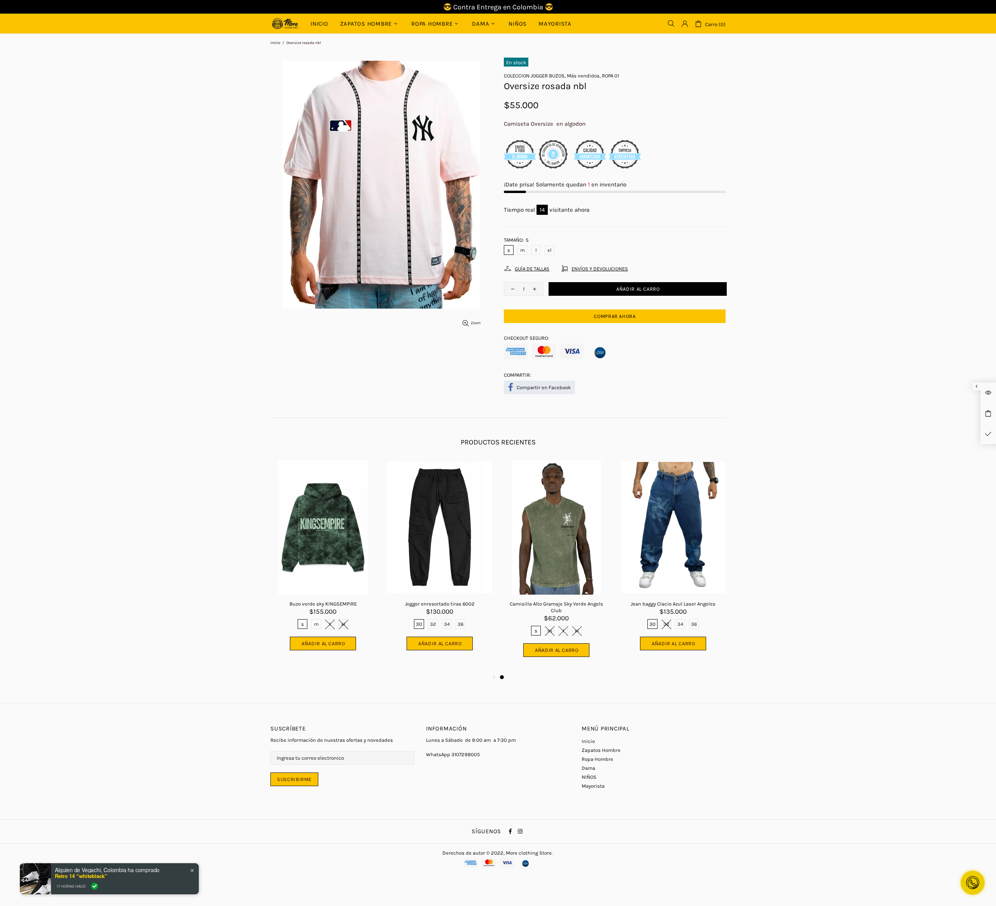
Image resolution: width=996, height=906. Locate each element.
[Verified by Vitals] (94, 886)
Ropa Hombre (597, 759)
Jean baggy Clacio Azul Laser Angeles (673, 604)
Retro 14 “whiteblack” (81, 876)
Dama (588, 768)
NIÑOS (589, 777)
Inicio (275, 42)
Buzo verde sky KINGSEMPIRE (323, 604)
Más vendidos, (584, 76)
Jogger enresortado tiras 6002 (440, 604)
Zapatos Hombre (601, 750)
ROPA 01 (610, 76)
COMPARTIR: (517, 375)
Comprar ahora (614, 316)
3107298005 (465, 754)
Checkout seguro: (526, 338)
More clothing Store (285, 23)
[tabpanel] (556, 566)
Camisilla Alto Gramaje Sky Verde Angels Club (556, 607)
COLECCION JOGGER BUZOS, (535, 76)
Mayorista (593, 786)
